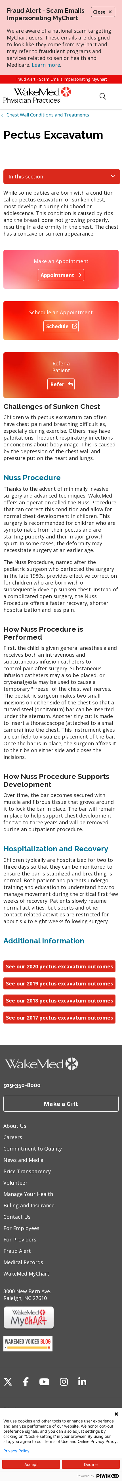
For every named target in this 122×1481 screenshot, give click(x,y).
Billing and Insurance (28, 1205)
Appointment (57, 275)
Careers (12, 1137)
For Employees (21, 1228)
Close (99, 12)
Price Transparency (27, 1171)
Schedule (57, 326)
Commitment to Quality (32, 1148)
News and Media (23, 1159)
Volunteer (15, 1182)
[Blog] (27, 1349)
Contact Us (17, 1216)
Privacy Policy (16, 1451)
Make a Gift (61, 1104)
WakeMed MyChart (26, 1273)
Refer (57, 384)
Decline (91, 1464)
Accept (31, 1464)
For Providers (19, 1239)
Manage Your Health (28, 1194)
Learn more (46, 64)
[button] (115, 96)
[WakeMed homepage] (51, 96)
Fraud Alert (17, 1250)
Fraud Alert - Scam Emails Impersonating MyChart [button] (61, 79)
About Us (14, 1125)
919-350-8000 (22, 1085)
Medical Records (23, 1262)
